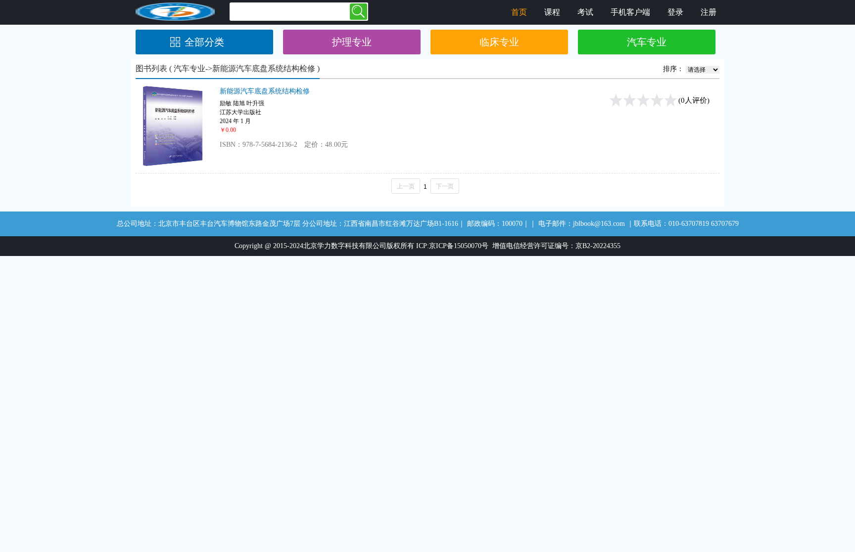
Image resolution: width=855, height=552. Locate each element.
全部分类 (204, 42)
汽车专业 (646, 42)
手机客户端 (630, 12)
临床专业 (499, 42)
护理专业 (352, 42)
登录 (675, 12)
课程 (552, 12)
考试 (585, 12)
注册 (708, 12)
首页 (519, 12)
